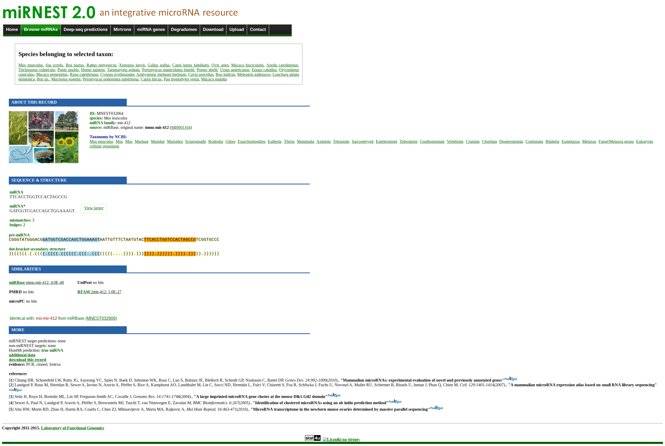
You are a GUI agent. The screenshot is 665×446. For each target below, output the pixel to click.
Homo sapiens (93, 70)
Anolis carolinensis (282, 65)
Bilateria (552, 141)
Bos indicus (225, 74)
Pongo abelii (207, 70)
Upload (236, 29)
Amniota (323, 141)
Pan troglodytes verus (181, 79)
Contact (258, 29)
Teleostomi (408, 141)
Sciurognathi (195, 141)
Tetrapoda (341, 141)
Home (12, 29)
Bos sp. (43, 79)
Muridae (158, 141)
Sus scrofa (54, 65)
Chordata (489, 141)
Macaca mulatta (214, 79)
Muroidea (175, 141)
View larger (93, 208)
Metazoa (589, 141)
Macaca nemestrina (52, 74)
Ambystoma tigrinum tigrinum (161, 74)
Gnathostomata (432, 141)
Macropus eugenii (66, 79)
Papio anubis (68, 70)
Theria (289, 141)
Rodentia (215, 141)
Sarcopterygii (363, 141)
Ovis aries (219, 65)
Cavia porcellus (201, 74)
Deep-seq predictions (86, 29)
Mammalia (305, 141)
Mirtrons (122, 29)
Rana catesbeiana (84, 74)
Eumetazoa (571, 141)
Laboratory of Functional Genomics (72, 428)
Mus (119, 141)
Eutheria (275, 141)
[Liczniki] (341, 439)
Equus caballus (264, 70)
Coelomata (534, 141)
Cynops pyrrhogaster (117, 74)
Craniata (473, 141)
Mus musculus (30, 65)
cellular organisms (104, 146)
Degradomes (184, 29)
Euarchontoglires (251, 141)
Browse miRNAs (41, 29)
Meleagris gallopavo (253, 74)
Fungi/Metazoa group (616, 141)
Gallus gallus (158, 65)
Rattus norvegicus (101, 65)
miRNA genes (151, 29)
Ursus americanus (234, 70)
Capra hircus (151, 79)
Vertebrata (455, 141)
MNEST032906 (101, 318)
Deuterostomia (511, 141)
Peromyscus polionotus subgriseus (111, 79)
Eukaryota (644, 141)
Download (213, 29)
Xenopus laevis (132, 65)
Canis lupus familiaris (190, 65)
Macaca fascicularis (247, 65)
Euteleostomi (386, 141)
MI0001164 (180, 127)
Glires (230, 141)
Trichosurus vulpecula (36, 70)
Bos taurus (75, 65)
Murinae (142, 141)
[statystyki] (313, 439)
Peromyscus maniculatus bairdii (168, 70)
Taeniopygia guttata (123, 70)
